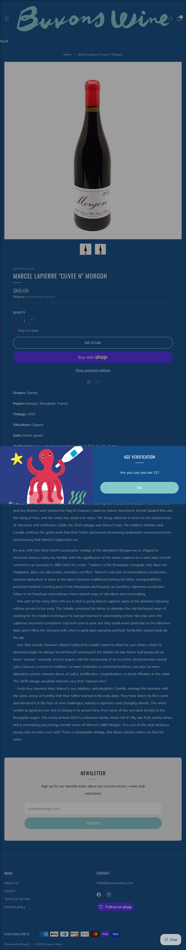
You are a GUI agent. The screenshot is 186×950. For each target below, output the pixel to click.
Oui (139, 488)
